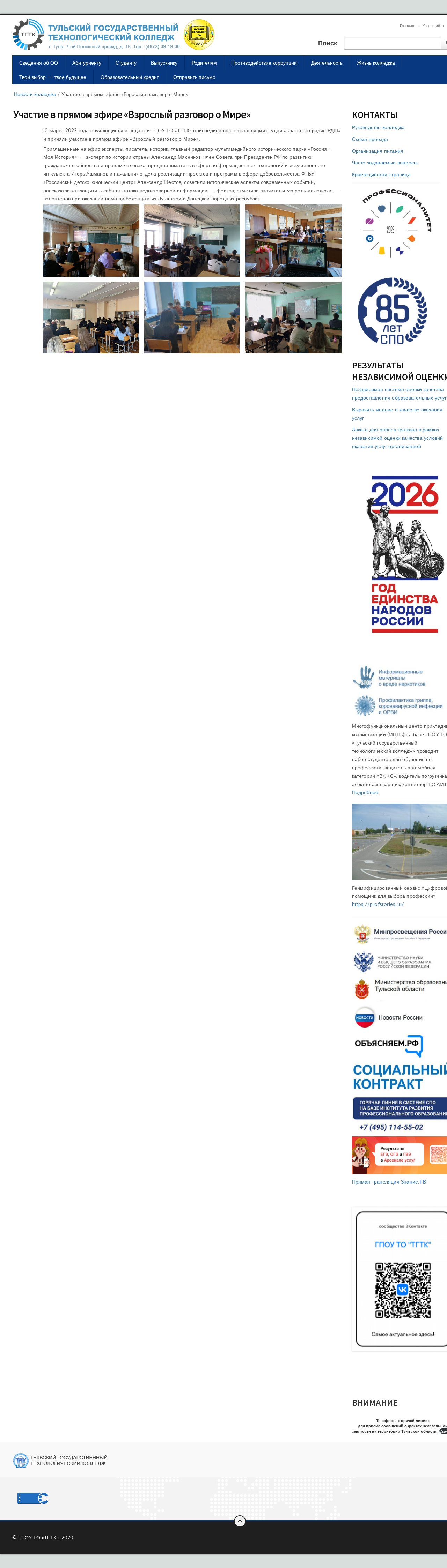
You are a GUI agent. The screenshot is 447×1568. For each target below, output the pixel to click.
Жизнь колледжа (376, 63)
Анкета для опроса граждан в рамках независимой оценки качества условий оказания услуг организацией (397, 437)
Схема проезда (370, 139)
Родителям (204, 63)
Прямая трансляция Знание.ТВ (389, 1182)
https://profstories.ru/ (378, 904)
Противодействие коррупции (264, 63)
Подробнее (365, 792)
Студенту (126, 63)
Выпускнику (164, 63)
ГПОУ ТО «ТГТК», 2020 (45, 1537)
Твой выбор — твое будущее (52, 77)
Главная (407, 25)
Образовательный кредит (130, 77)
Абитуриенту (86, 63)
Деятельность (327, 63)
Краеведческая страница (381, 174)
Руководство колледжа (378, 127)
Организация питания (378, 151)
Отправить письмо (194, 77)
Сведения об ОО (38, 63)
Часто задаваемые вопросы (385, 162)
